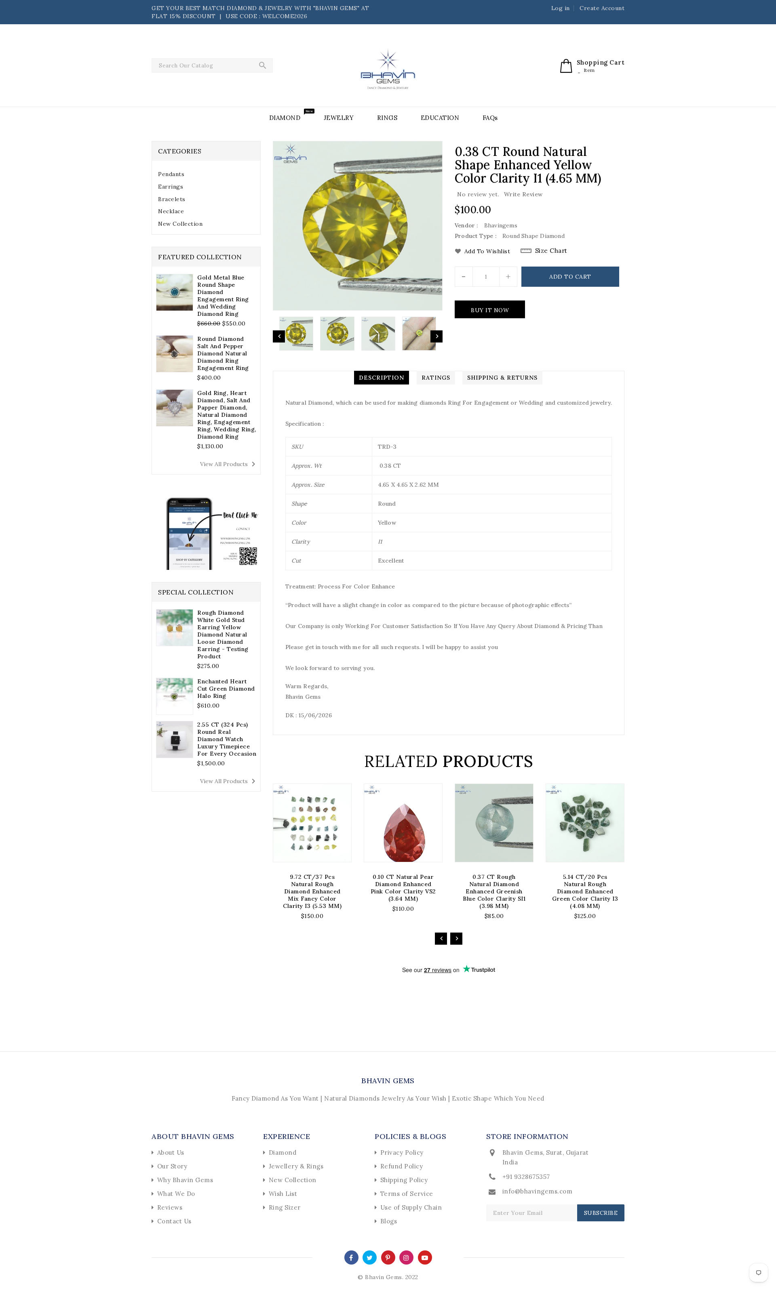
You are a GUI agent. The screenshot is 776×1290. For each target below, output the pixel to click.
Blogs (388, 1221)
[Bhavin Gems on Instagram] (406, 1257)
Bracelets (172, 199)
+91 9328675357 (526, 1177)
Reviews (170, 1207)
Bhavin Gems (388, 1080)
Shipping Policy (404, 1180)
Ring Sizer (285, 1207)
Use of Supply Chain (411, 1207)
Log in (560, 8)
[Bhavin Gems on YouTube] (425, 1257)
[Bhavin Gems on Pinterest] (388, 1257)
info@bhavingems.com (537, 1191)
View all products (229, 464)
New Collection (180, 223)
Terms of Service (406, 1194)
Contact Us (174, 1221)
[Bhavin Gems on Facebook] (351, 1257)
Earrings (170, 186)
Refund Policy (401, 1166)
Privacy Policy (402, 1152)
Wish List (283, 1194)
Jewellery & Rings (296, 1166)
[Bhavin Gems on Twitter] (370, 1257)
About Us (170, 1152)
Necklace (171, 211)
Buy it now (490, 310)
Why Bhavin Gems (185, 1180)
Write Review (523, 194)
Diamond (283, 1152)
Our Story (172, 1166)
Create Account (602, 8)
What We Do (176, 1194)
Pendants (171, 174)
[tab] (206, 174)
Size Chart (551, 250)
